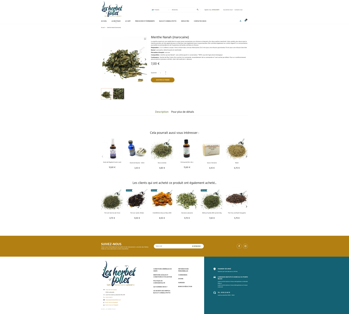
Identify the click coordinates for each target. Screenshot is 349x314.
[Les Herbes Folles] (112, 9)
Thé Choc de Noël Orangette (237, 213)
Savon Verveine (212, 163)
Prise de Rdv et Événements (145, 21)
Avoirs (180, 279)
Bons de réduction (185, 286)
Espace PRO (185, 21)
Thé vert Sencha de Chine (112, 213)
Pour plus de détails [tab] (182, 112)
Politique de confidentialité (159, 282)
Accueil (104, 21)
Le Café (127, 21)
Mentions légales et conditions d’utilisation (162, 276)
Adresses (181, 283)
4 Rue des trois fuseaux (111, 290)
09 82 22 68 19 (215, 10)
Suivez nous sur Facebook (111, 302)
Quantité (154, 73)
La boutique (116, 21)
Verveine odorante (187, 213)
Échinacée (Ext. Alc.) (187, 162)
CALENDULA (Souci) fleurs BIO (162, 213)
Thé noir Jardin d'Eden (137, 213)
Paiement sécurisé (224, 269)
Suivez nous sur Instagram (111, 305)
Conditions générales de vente (162, 270)
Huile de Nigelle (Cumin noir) (112, 162)
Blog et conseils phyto (167, 21)
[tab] (153, 9)
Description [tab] (162, 112)
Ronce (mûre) (162, 163)
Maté (236, 163)
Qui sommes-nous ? (228, 10)
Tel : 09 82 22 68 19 (224, 292)
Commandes (182, 275)
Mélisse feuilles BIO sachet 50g (212, 213)
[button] (240, 21)
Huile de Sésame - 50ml (137, 163)
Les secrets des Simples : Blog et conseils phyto (162, 292)
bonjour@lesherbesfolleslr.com (113, 300)
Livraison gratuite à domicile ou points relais (233, 278)
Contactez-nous (238, 10)
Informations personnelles (183, 270)
